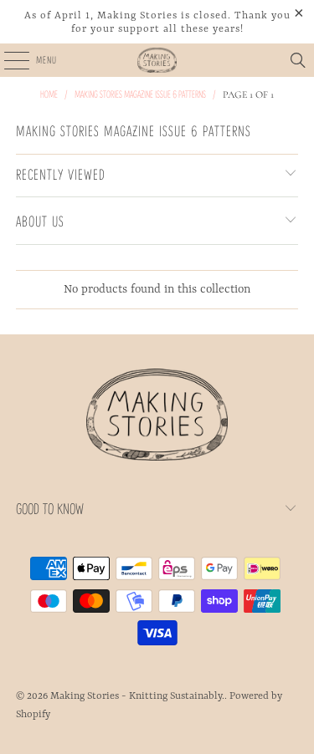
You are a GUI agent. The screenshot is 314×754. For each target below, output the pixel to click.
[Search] (298, 60)
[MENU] (7, 60)
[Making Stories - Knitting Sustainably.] (157, 60)
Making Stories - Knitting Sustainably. (137, 696)
